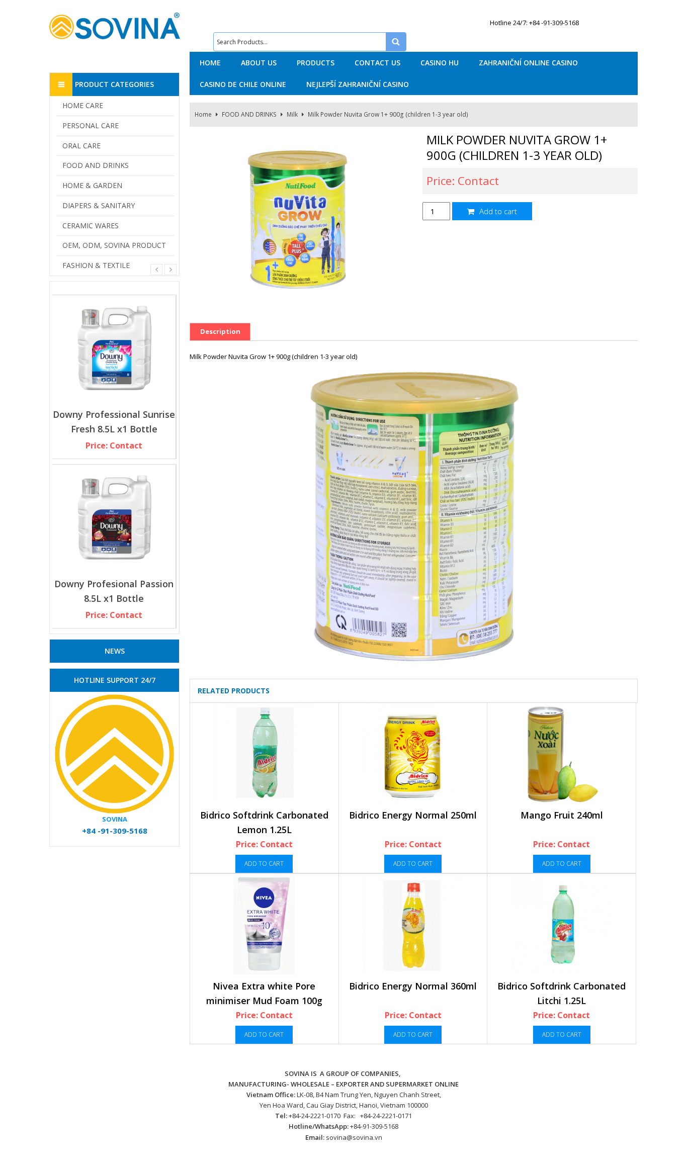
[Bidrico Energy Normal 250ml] (413, 753)
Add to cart (497, 211)
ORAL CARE (81, 145)
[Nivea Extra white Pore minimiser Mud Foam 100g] (264, 924)
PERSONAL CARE (90, 125)
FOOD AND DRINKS (249, 114)
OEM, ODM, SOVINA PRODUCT (114, 245)
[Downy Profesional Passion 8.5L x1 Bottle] (114, 517)
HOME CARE (82, 105)
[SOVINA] (114, 26)
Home (203, 114)
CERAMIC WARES (90, 225)
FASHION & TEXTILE (96, 265)
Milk (292, 114)
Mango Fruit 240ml (562, 815)
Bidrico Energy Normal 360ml (413, 986)
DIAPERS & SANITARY (98, 205)
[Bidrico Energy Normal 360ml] (413, 924)
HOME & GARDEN (92, 185)
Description (220, 331)
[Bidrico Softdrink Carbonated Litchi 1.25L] (561, 924)
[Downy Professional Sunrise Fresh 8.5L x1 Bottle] (114, 348)
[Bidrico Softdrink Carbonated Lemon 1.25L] (264, 753)
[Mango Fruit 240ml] (561, 753)
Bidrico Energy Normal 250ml (413, 815)
